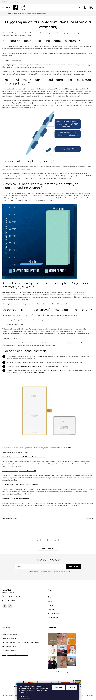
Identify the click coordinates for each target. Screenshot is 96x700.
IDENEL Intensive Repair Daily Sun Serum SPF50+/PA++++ (26, 372)
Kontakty (4, 2)
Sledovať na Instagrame (63, 672)
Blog (49, 597)
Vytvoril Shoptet (89, 695)
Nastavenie (24, 697)
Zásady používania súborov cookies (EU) (15, 655)
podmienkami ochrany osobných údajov (57, 571)
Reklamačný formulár (9, 651)
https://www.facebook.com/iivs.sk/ (4, 606)
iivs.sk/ (10, 606)
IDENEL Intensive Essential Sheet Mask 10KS (29, 366)
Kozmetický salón (16, 2)
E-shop (50, 601)
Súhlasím (72, 687)
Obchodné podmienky (9, 634)
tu (26, 692)
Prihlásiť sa (73, 566)
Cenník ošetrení (53, 617)
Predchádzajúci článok (9, 518)
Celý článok (18, 466)
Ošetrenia (51, 609)
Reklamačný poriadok (9, 638)
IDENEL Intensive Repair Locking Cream (58, 370)
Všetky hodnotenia (48, 548)
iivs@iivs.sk (10, 600)
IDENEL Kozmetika (64, 448)
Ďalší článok (90, 518)
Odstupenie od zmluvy (9, 646)
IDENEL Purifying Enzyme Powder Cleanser (38, 356)
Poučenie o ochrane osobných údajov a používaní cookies (20, 642)
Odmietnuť (58, 687)
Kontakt (50, 605)
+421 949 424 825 (13, 596)
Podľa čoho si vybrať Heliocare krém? (15, 498)
